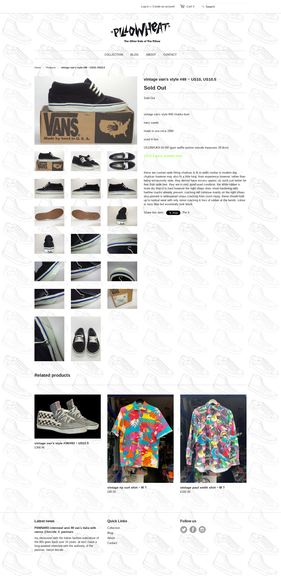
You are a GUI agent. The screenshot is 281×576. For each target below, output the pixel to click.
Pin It (186, 212)
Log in (145, 6)
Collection (113, 528)
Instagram (202, 529)
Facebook (192, 529)
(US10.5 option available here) (163, 156)
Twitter (183, 529)
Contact (112, 543)
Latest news (44, 521)
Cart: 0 (191, 6)
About (111, 538)
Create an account (164, 6)
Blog (110, 533)
